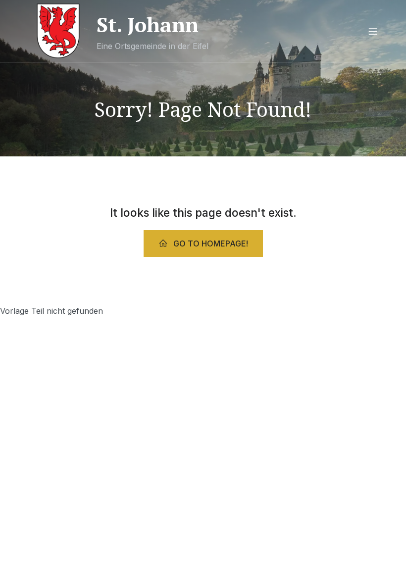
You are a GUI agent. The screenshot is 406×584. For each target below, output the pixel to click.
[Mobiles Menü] (372, 31)
